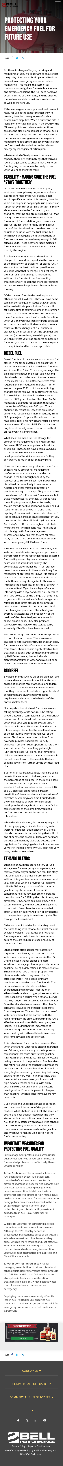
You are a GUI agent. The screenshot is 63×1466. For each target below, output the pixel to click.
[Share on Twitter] (17, 58)
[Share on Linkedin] (22, 58)
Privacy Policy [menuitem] (18, 1446)
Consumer (30, 1370)
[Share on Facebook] (12, 58)
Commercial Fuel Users (29, 1384)
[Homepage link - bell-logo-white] (31, 1441)
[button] (18, 1421)
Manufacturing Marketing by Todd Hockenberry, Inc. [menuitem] (31, 1450)
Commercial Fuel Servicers (30, 1397)
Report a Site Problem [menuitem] (39, 1446)
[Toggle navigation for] (31, 1412)
